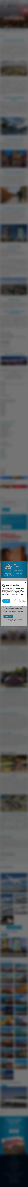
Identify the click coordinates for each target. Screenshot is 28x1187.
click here (20, 594)
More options (23, 600)
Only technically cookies (15, 601)
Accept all (6, 600)
